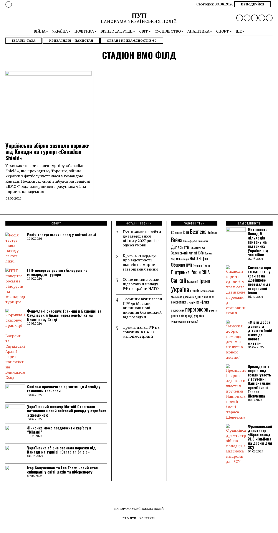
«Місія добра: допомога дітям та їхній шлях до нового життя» (260, 332)
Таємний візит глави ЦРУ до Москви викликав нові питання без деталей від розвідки (142, 308)
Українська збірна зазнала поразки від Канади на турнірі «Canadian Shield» (47, 151)
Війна (176, 240)
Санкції (178, 280)
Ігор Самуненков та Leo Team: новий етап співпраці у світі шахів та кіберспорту (62, 470)
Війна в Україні (190, 241)
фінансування (178, 321)
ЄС (172, 232)
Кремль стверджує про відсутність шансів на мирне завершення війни (140, 262)
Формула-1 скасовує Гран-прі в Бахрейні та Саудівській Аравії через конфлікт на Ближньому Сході (64, 315)
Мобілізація (182, 259)
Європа (178, 232)
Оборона (178, 264)
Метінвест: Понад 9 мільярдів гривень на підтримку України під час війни (258, 242)
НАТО (194, 258)
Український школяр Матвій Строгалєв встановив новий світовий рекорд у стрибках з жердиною (66, 410)
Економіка (197, 247)
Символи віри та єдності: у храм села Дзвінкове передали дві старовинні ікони (259, 280)
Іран (186, 232)
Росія (195, 272)
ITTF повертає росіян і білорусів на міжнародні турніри (57, 272)
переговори (196, 309)
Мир (173, 259)
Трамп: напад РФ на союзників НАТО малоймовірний (141, 332)
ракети (213, 310)
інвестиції (192, 321)
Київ (201, 253)
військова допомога (182, 296)
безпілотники (207, 291)
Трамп (204, 280)
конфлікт (202, 302)
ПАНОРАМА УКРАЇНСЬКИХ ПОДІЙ (139, 508)
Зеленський (179, 253)
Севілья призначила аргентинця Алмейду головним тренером (63, 388)
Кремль (209, 253)
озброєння (177, 310)
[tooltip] (239, 18)
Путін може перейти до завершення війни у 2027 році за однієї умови (142, 238)
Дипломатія (180, 247)
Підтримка (180, 272)
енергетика (178, 302)
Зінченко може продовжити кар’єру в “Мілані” (59, 430)
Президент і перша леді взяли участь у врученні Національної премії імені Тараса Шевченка (259, 381)
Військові (203, 241)
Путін (206, 265)
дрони (199, 296)
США (206, 272)
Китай (193, 253)
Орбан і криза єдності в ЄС (132, 41)
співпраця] (186, 315)
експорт (209, 296)
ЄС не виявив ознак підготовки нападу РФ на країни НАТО (141, 284)
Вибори (212, 232)
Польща (197, 265)
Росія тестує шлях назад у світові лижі (61, 235)
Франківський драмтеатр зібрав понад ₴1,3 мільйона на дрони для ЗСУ (260, 436)
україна (199, 315)
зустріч (191, 302)
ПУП (189, 265)
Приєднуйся (252, 4)
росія (174, 315)
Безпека (198, 231)
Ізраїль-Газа (23, 41)
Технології (192, 281)
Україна (180, 289)
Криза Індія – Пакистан (71, 41)
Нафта (203, 258)
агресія (195, 290)
